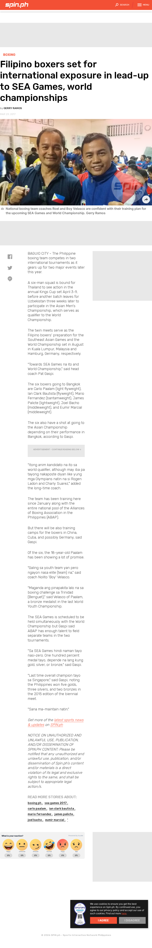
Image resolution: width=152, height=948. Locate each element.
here (124, 913)
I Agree (103, 920)
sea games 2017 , (56, 803)
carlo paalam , (37, 808)
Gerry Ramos (13, 108)
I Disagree (132, 920)
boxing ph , (35, 803)
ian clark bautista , (62, 808)
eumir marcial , (55, 820)
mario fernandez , (40, 814)
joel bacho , (35, 820)
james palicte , (64, 814)
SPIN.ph (56, 725)
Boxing (9, 55)
